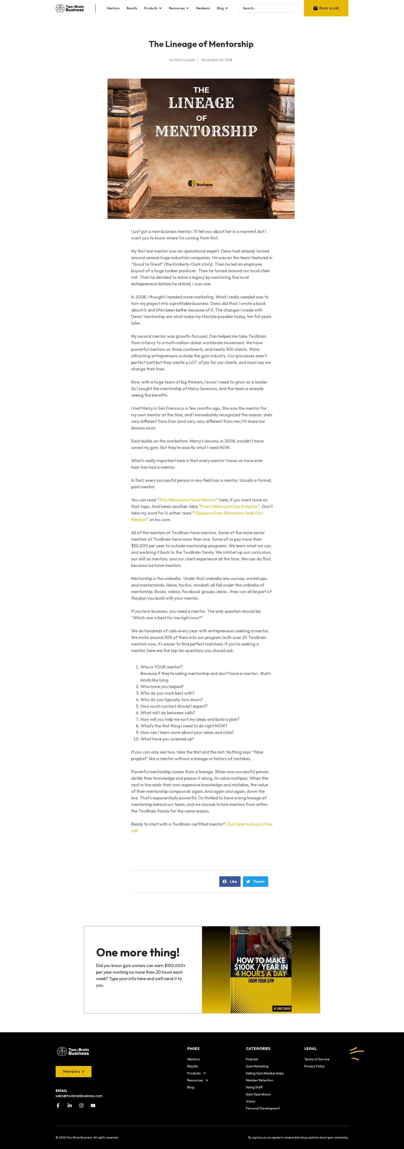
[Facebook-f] (58, 1105)
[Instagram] (81, 1105)
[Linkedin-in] (69, 1105)
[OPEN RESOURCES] (187, 8)
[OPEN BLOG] (226, 8)
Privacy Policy (314, 1066)
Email (61, 1090)
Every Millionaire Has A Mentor (229, 506)
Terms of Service (316, 1059)
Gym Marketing (257, 1066)
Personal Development (263, 1108)
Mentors (193, 1059)
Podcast (252, 1059)
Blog (190, 1087)
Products (194, 1073)
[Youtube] (93, 1105)
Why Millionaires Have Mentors (187, 500)
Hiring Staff (254, 1087)
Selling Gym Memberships (265, 1073)
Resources (195, 1080)
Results (192, 1066)
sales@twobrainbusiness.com (79, 1095)
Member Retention (259, 1080)
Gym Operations (258, 1094)
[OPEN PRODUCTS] (160, 8)
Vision (250, 1101)
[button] (230, 881)
